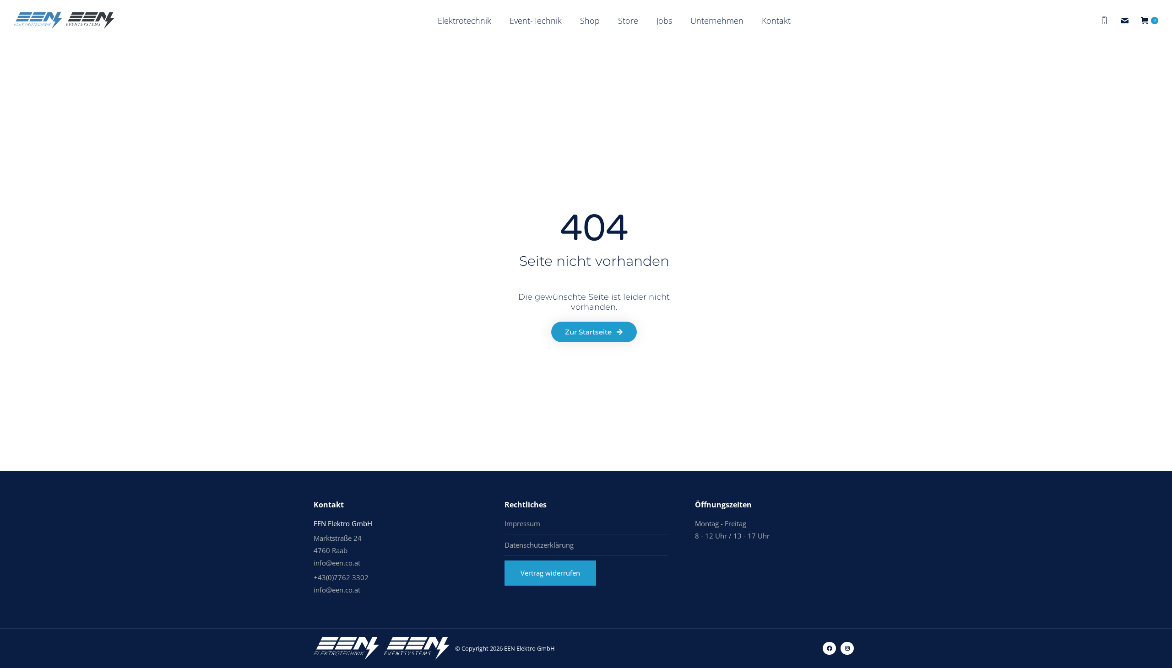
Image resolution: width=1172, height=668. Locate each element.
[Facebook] (829, 648)
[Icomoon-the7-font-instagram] (847, 648)
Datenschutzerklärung (539, 544)
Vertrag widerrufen (550, 572)
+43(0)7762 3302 (341, 577)
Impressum (522, 523)
